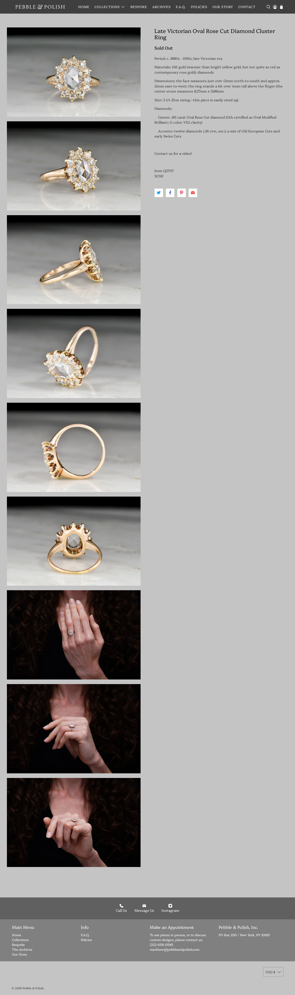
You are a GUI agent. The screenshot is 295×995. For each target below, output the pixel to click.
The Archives (22, 949)
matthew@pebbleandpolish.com (174, 949)
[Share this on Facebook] (170, 192)
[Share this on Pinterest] (181, 192)
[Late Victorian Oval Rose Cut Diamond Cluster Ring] (74, 166)
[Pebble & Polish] (40, 6)
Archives (161, 6)
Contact (247, 6)
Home (83, 6)
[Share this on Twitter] (158, 192)
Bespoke (138, 6)
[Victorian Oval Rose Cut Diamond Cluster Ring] (74, 72)
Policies (199, 6)
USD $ (270, 972)
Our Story (222, 6)
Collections (107, 6)
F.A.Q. (181, 6)
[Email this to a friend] (193, 192)
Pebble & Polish (33, 988)
